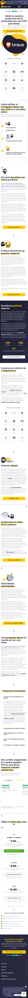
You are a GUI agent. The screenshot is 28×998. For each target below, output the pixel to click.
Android (3, 391)
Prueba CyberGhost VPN (17, 713)
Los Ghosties (19, 780)
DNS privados (10, 552)
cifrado (10, 478)
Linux (17, 390)
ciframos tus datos (9, 718)
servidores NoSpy (16, 487)
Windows (12, 390)
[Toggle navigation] (25, 7)
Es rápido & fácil (10, 130)
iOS (20, 390)
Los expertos (8, 780)
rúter (25, 393)
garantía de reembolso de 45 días (10, 402)
